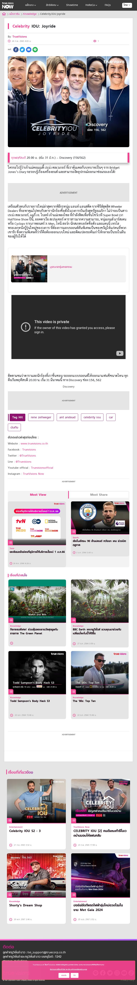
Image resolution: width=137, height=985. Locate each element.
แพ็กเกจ (29, 5)
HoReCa (90, 5)
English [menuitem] (124, 18)
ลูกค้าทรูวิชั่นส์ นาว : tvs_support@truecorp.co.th (34, 952)
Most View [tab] (38, 494)
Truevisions (29, 449)
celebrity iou (92, 417)
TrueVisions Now (33, 474)
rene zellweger (41, 417)
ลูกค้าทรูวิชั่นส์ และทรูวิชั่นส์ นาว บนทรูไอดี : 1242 (32, 956)
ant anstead (67, 417)
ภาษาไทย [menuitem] (124, 12)
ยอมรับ (64, 975)
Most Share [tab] (99, 494)
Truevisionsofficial (42, 468)
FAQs (108, 5)
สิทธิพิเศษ (51, 5)
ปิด (74, 975)
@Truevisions (23, 462)
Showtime (72, 5)
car (111, 417)
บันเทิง (14, 427)
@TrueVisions (28, 456)
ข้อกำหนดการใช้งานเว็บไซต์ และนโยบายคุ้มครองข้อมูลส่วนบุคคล (68, 969)
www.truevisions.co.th (34, 443)
